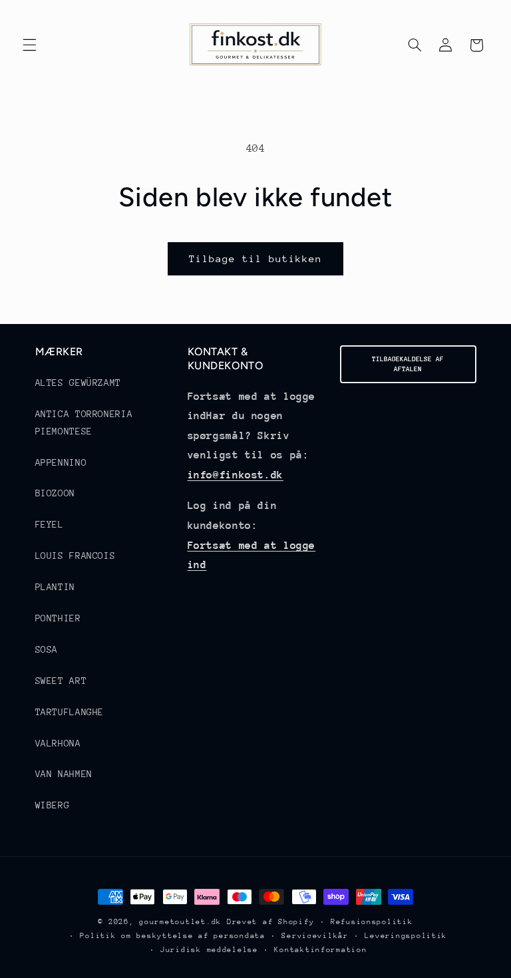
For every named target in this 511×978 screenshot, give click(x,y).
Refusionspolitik (372, 921)
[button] (29, 45)
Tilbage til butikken (256, 258)
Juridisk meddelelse (209, 949)
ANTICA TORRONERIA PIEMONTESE (84, 422)
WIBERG (52, 805)
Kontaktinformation (320, 949)
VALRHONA (58, 743)
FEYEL (49, 524)
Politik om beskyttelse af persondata (172, 935)
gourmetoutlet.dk (180, 921)
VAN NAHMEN (63, 773)
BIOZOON (55, 493)
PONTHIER (58, 618)
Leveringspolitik (406, 935)
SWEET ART (61, 680)
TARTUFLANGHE (69, 712)
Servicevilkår (315, 935)
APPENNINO (61, 462)
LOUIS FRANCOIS (75, 555)
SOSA (47, 649)
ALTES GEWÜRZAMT (78, 382)
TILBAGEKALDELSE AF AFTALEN (408, 364)
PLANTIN (55, 586)
